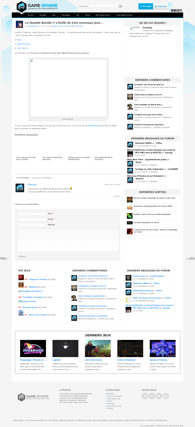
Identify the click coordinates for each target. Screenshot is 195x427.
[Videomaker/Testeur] (142, 291)
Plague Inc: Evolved (38, 279)
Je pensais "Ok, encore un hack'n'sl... (149, 85)
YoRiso (159, 143)
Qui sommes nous (114, 406)
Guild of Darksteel (126, 360)
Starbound (105, 420)
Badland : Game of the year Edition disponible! (152, 214)
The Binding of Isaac (83, 420)
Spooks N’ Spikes (158, 360)
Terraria (142, 420)
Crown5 (167, 298)
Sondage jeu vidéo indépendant (149, 169)
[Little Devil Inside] (98, 356)
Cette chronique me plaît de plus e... (148, 105)
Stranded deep (161, 420)
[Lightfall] (65, 356)
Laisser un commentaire (42, 178)
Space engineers (117, 420)
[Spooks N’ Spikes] (163, 356)
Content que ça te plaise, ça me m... (148, 95)
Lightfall (57, 360)
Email (51, 219)
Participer (111, 404)
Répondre (116, 196)
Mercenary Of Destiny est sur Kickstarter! (145, 176)
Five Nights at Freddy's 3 (34, 297)
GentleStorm (33, 26)
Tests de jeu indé (113, 399)
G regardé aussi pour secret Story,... (148, 115)
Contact (110, 408)
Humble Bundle (94, 126)
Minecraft (96, 420)
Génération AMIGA (143, 143)
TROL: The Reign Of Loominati (146, 298)
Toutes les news (64, 26)
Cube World (53, 420)
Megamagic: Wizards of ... (33, 360)
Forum (109, 401)
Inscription (147, 6)
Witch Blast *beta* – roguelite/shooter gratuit (147, 159)
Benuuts (32, 184)
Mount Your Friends (38, 315)
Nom (50, 213)
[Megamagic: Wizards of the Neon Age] (33, 356)
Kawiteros (33, 287)
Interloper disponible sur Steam (146, 223)
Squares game (139, 276)
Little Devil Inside (93, 360)
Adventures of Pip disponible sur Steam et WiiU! (153, 206)
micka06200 (173, 169)
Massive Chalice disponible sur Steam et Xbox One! (154, 198)
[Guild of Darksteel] (130, 356)
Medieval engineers (66, 420)
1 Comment (78, 26)
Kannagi (169, 153)
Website (51, 225)
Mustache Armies (30, 307)
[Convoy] (135, 27)
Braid (19, 40)
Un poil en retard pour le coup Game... (149, 125)
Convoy (147, 27)
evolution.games (157, 276)
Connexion (161, 6)
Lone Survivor (22, 48)
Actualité (54, 26)
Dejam (138, 162)
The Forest (150, 420)
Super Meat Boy (23, 44)
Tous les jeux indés (114, 396)
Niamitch (140, 179)
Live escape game (147, 426)
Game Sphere (36, 6)
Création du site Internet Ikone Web (169, 426)
